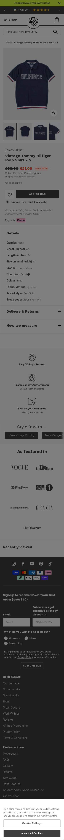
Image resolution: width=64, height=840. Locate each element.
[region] (32, 819)
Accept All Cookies (32, 833)
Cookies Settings (32, 823)
